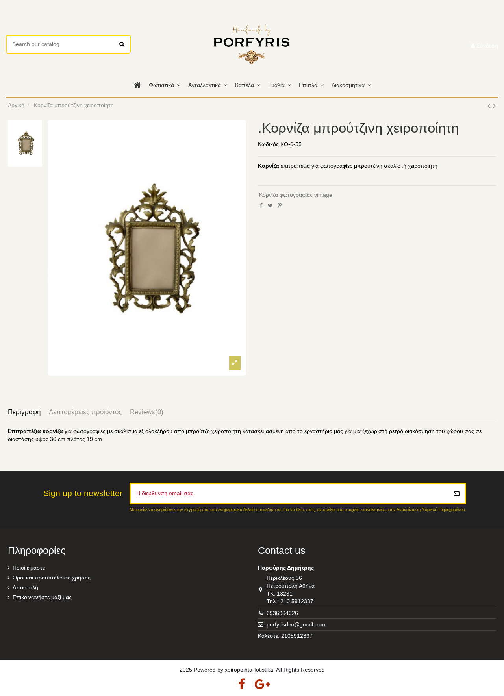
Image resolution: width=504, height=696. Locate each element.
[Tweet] (270, 205)
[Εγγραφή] (456, 493)
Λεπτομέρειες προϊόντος (85, 412)
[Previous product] (490, 105)
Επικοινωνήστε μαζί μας (42, 597)
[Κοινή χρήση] (261, 205)
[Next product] (494, 105)
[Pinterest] (280, 205)
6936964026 (282, 613)
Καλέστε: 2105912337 (285, 636)
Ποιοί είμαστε (29, 568)
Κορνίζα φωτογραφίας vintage (295, 195)
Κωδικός (268, 144)
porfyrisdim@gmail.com (296, 624)
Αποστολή (25, 587)
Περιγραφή (24, 412)
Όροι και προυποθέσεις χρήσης (52, 577)
